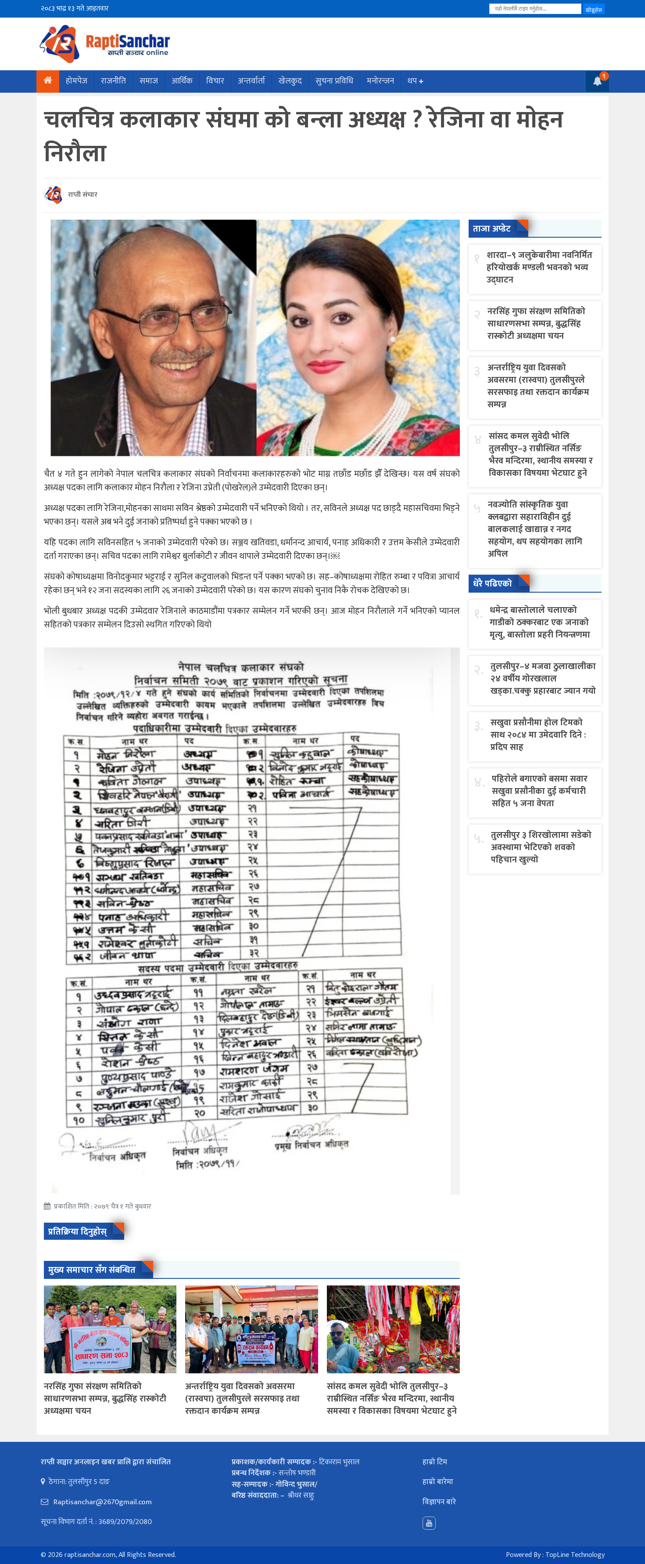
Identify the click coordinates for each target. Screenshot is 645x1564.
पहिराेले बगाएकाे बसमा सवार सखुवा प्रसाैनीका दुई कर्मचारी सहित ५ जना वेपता (540, 791)
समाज (149, 81)
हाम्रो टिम (435, 1462)
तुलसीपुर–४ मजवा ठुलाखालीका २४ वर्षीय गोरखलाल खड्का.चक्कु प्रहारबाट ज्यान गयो (543, 679)
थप (412, 81)
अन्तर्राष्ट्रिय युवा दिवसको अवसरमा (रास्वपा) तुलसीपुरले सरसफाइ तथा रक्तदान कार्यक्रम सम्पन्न (242, 1399)
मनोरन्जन (380, 81)
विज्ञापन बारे (439, 1502)
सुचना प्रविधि (334, 81)
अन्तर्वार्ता (251, 81)
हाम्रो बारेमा (438, 1482)
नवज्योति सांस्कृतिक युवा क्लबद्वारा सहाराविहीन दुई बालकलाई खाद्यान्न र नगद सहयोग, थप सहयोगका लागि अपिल (535, 529)
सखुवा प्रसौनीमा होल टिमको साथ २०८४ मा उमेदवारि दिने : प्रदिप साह (538, 735)
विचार (215, 81)
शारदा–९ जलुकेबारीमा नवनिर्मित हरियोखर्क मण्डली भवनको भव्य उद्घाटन (539, 267)
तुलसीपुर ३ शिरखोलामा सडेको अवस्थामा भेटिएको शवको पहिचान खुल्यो (541, 847)
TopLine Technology (575, 1555)
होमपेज (76, 81)
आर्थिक (182, 81)
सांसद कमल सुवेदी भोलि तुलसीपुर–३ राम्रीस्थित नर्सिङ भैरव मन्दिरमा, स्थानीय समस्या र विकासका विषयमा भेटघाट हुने (392, 1399)
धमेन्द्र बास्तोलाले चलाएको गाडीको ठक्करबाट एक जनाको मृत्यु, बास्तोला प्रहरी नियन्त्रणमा (540, 622)
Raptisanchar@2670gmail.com (102, 1502)
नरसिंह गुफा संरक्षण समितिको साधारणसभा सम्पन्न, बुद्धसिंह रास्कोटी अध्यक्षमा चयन (105, 1399)
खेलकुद (290, 81)
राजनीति (113, 81)
